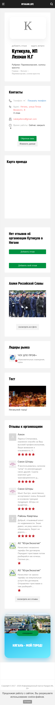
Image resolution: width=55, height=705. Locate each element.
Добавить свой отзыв (27, 265)
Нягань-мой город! (18, 409)
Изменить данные (27, 144)
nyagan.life (27, 4)
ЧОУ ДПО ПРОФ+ (27, 355)
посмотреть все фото (27, 327)
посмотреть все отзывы (27, 599)
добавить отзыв (19, 45)
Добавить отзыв (28, 252)
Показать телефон (37, 100)
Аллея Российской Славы (26, 283)
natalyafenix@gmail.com (25, 119)
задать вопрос (38, 45)
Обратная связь (27, 138)
